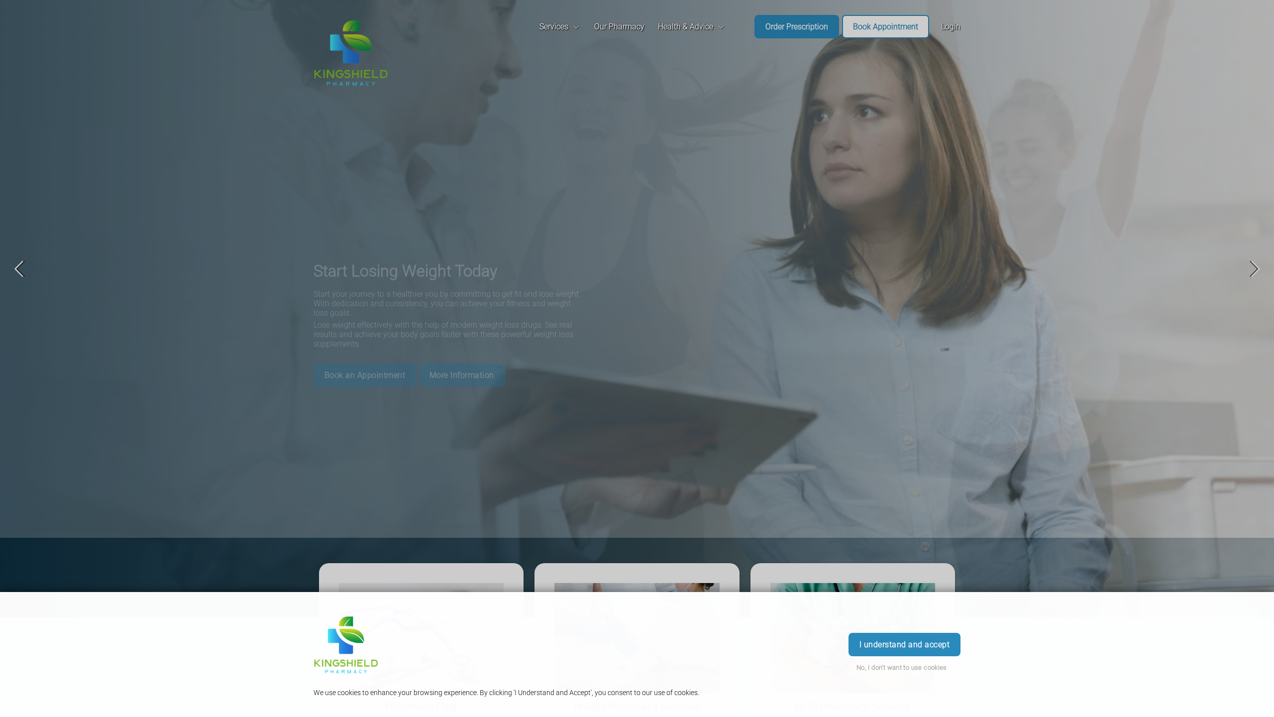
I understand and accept (904, 644)
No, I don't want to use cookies (901, 667)
